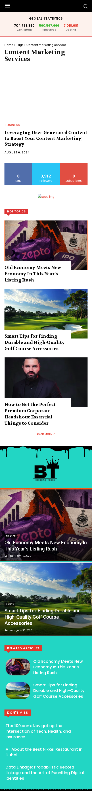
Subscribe (74, 164)
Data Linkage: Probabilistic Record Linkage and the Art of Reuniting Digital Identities (45, 772)
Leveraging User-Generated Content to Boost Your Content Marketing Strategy (45, 138)
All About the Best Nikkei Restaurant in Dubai (44, 752)
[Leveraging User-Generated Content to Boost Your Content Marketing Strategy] (46, 94)
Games (10, 604)
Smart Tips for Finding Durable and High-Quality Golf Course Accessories (34, 342)
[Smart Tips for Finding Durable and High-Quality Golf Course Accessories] (46, 313)
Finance (10, 536)
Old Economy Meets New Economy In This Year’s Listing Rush (32, 274)
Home (8, 45)
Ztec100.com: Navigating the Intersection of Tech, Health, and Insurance (38, 731)
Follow (46, 164)
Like (18, 164)
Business (12, 124)
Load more (44, 434)
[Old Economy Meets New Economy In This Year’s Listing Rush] (46, 245)
